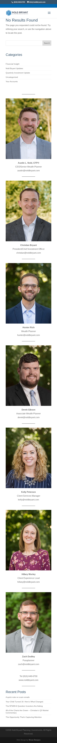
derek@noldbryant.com (29, 417)
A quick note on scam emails (18, 697)
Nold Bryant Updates (14, 68)
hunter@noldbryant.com (28, 335)
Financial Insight (12, 64)
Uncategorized (12, 77)
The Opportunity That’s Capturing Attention (24, 717)
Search (47, 43)
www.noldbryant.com (28, 680)
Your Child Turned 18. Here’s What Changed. (25, 702)
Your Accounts (12, 81)
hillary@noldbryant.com (28, 582)
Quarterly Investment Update (18, 73)
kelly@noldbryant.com (28, 500)
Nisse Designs (34, 740)
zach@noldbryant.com (28, 664)
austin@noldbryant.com (28, 170)
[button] (49, 14)
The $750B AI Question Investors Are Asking (24, 706)
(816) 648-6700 (19, 2)
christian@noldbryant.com (28, 253)
